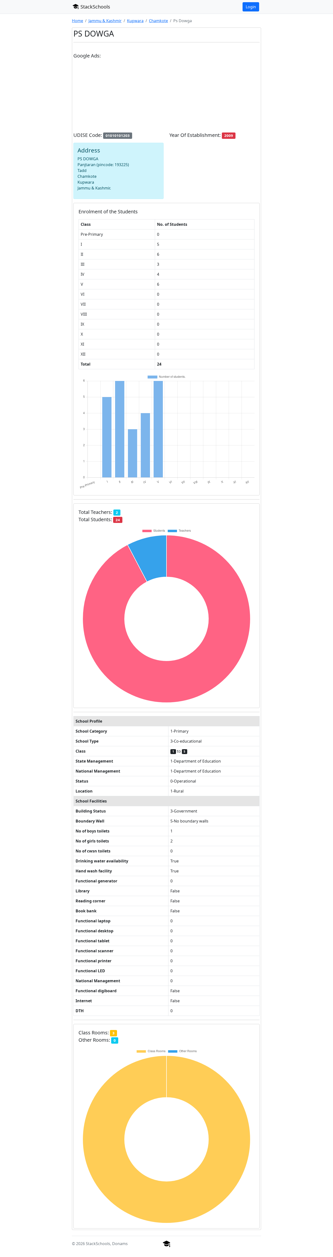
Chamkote (158, 20)
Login (251, 6)
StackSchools (94, 6)
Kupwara (135, 20)
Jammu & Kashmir (105, 20)
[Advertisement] (166, 97)
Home (77, 20)
